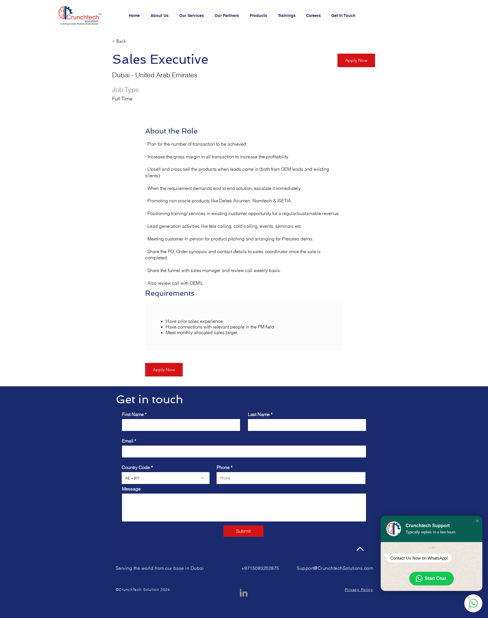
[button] (477, 521)
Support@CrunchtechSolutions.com (335, 568)
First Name (133, 414)
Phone (223, 467)
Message (131, 488)
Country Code (136, 467)
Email (127, 441)
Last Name (259, 414)
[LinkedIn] (243, 592)
